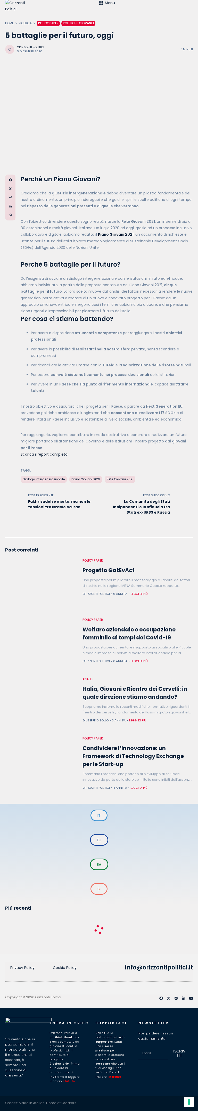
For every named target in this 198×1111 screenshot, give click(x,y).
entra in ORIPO (69, 1023)
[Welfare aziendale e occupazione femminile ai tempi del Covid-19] (41, 645)
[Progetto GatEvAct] (41, 585)
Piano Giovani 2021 (85, 479)
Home (9, 23)
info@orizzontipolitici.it (159, 968)
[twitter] (168, 998)
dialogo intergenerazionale (44, 479)
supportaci (111, 1023)
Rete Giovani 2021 (120, 479)
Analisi (87, 679)
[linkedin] (183, 998)
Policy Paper (48, 23)
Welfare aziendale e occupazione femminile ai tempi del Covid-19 (129, 633)
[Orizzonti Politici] (52, 10)
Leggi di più (139, 594)
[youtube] (191, 998)
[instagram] (176, 998)
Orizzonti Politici (30, 47)
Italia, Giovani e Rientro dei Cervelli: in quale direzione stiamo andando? (134, 693)
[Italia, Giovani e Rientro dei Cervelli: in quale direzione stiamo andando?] (41, 704)
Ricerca (25, 23)
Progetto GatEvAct (108, 570)
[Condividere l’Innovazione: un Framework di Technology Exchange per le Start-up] (41, 763)
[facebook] (161, 998)
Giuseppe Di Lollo (95, 720)
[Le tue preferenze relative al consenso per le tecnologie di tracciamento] (189, 1102)
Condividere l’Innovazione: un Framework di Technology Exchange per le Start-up (133, 756)
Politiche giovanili (78, 23)
